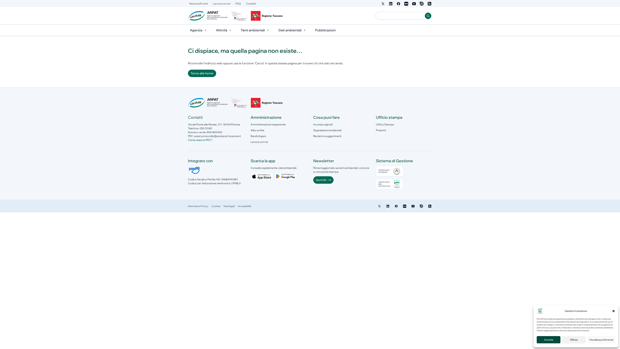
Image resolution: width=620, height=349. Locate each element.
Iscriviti (321, 180)
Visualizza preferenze (601, 339)
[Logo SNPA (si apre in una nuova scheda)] (239, 16)
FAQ (238, 3)
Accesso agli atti (323, 124)
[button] (613, 311)
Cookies (216, 206)
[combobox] (400, 16)
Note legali (229, 206)
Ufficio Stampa (385, 124)
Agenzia (196, 30)
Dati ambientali (290, 30)
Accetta (548, 339)
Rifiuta (574, 339)
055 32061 (206, 128)
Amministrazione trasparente (268, 124)
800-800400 (214, 132)
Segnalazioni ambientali (327, 130)
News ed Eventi (198, 3)
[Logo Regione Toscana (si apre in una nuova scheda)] (267, 16)
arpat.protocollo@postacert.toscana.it (217, 136)
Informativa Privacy (198, 206)
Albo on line (257, 130)
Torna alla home (202, 73)
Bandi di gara (258, 136)
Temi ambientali (253, 30)
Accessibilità (244, 206)
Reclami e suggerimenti (327, 136)
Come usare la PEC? (200, 140)
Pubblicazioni (325, 30)
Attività (221, 30)
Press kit (381, 130)
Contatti (251, 3)
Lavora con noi (221, 3)
